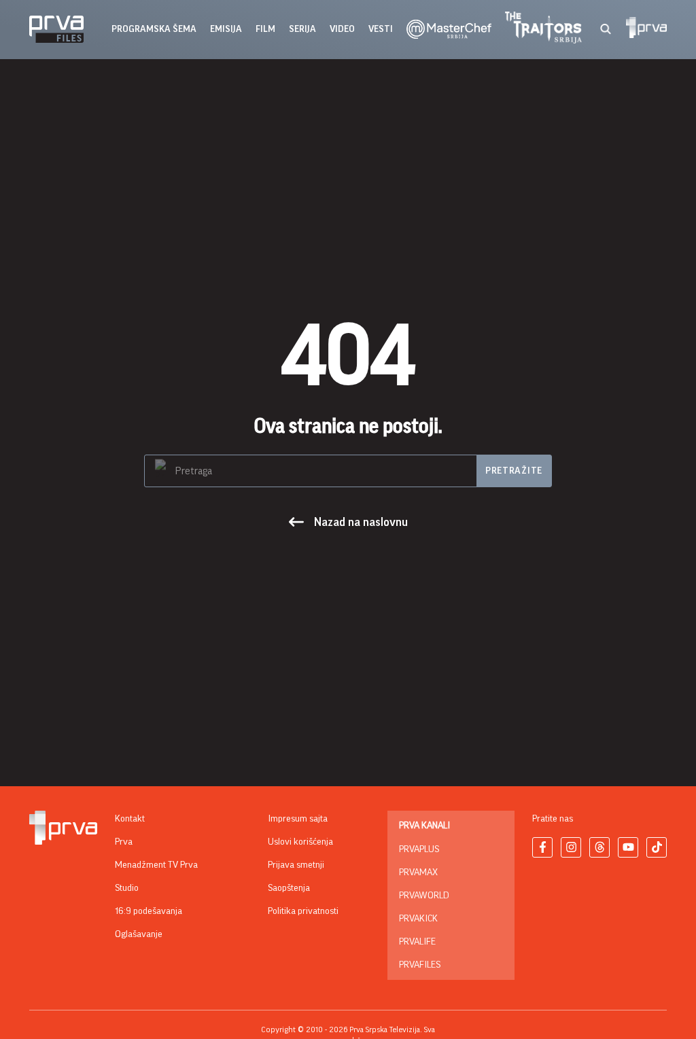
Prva (124, 842)
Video (342, 29)
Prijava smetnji (296, 865)
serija (302, 29)
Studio (127, 888)
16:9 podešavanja (148, 911)
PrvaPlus (419, 849)
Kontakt (130, 819)
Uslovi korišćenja (300, 842)
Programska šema (153, 29)
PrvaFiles (419, 965)
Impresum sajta (298, 819)
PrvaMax (418, 872)
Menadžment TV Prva (156, 865)
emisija (226, 29)
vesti (380, 29)
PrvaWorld (424, 895)
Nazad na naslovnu (361, 522)
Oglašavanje (138, 934)
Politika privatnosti (303, 911)
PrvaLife (417, 942)
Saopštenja (289, 888)
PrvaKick (418, 918)
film (265, 29)
